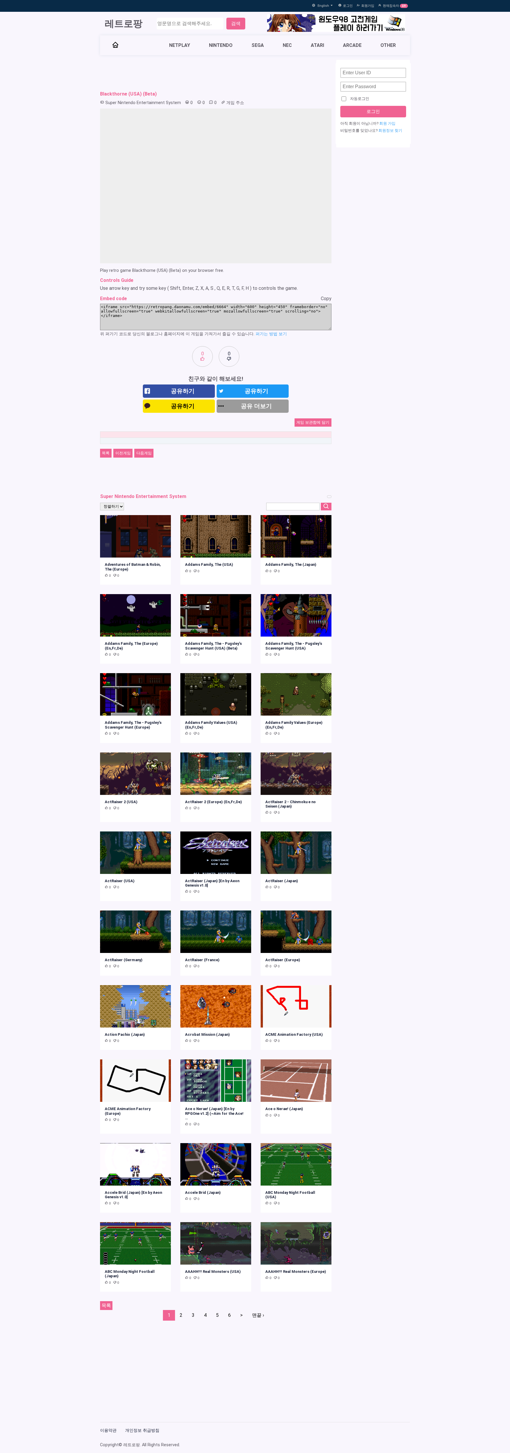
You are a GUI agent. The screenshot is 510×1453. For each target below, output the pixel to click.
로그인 (348, 6)
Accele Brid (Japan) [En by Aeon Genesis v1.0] (133, 1194)
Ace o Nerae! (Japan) (284, 1109)
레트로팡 (124, 23)
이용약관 (108, 1430)
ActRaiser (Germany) (124, 960)
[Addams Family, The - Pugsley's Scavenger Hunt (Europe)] (135, 694)
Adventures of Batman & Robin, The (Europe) (133, 566)
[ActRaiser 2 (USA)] (135, 773)
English (324, 6)
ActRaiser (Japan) (281, 881)
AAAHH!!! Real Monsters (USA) (213, 1271)
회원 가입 (387, 123)
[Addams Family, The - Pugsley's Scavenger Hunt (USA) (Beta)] (215, 615)
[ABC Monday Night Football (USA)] (296, 1164)
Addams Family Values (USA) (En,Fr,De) (211, 724)
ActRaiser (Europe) (282, 960)
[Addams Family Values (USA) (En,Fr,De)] (215, 694)
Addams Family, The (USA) (209, 564)
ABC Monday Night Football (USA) (290, 1194)
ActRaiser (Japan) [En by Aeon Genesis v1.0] (212, 883)
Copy (326, 298)
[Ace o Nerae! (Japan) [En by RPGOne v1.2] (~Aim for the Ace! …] (215, 1080)
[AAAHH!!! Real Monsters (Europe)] (296, 1243)
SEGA (257, 45)
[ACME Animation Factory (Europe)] (135, 1080)
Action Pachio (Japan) (125, 1034)
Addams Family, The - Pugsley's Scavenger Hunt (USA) (293, 645)
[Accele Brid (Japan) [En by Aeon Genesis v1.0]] (135, 1164)
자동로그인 (359, 98)
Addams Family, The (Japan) (290, 564)
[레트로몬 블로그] (336, 23)
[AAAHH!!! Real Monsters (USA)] (215, 1243)
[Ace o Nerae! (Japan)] (296, 1080)
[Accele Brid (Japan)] (215, 1164)
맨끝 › (258, 1315)
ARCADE (352, 45)
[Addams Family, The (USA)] (215, 536)
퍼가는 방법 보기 (271, 333)
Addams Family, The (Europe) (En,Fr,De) (131, 645)
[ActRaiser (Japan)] (296, 852)
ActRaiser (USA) (120, 881)
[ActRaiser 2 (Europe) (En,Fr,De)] (215, 773)
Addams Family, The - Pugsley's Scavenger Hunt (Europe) (133, 724)
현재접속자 (391, 6)
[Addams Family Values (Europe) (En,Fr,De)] (296, 694)
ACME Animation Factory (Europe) (128, 1111)
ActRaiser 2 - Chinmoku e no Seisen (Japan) (290, 804)
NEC (287, 45)
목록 (105, 453)
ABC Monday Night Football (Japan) (130, 1273)
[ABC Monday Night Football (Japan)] (135, 1243)
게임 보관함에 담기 (312, 422)
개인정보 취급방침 (142, 1430)
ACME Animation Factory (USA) (294, 1034)
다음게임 (144, 453)
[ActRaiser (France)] (215, 931)
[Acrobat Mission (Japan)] (215, 1006)
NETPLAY (179, 45)
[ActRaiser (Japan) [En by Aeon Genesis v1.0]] (215, 852)
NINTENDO (221, 45)
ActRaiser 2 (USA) (121, 802)
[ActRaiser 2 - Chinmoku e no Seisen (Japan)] (296, 773)
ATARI (317, 45)
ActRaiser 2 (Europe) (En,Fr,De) (213, 802)
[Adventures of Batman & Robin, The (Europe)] (135, 536)
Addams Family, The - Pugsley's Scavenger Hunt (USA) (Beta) (213, 645)
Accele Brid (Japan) (203, 1192)
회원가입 (367, 6)
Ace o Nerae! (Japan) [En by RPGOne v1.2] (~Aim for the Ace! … (214, 1113)
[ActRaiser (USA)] (135, 852)
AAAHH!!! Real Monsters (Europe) (295, 1271)
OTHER (388, 45)
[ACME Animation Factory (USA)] (296, 1006)
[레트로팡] (115, 45)
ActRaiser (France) (202, 960)
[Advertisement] (215, 73)
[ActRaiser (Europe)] (296, 931)
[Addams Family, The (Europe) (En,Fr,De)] (135, 615)
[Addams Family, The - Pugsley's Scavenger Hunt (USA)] (296, 615)
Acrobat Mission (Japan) (207, 1034)
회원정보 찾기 (390, 130)
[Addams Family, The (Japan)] (296, 536)
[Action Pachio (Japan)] (135, 1006)
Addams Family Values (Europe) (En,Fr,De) (294, 724)
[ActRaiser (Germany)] (135, 931)
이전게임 (123, 453)
